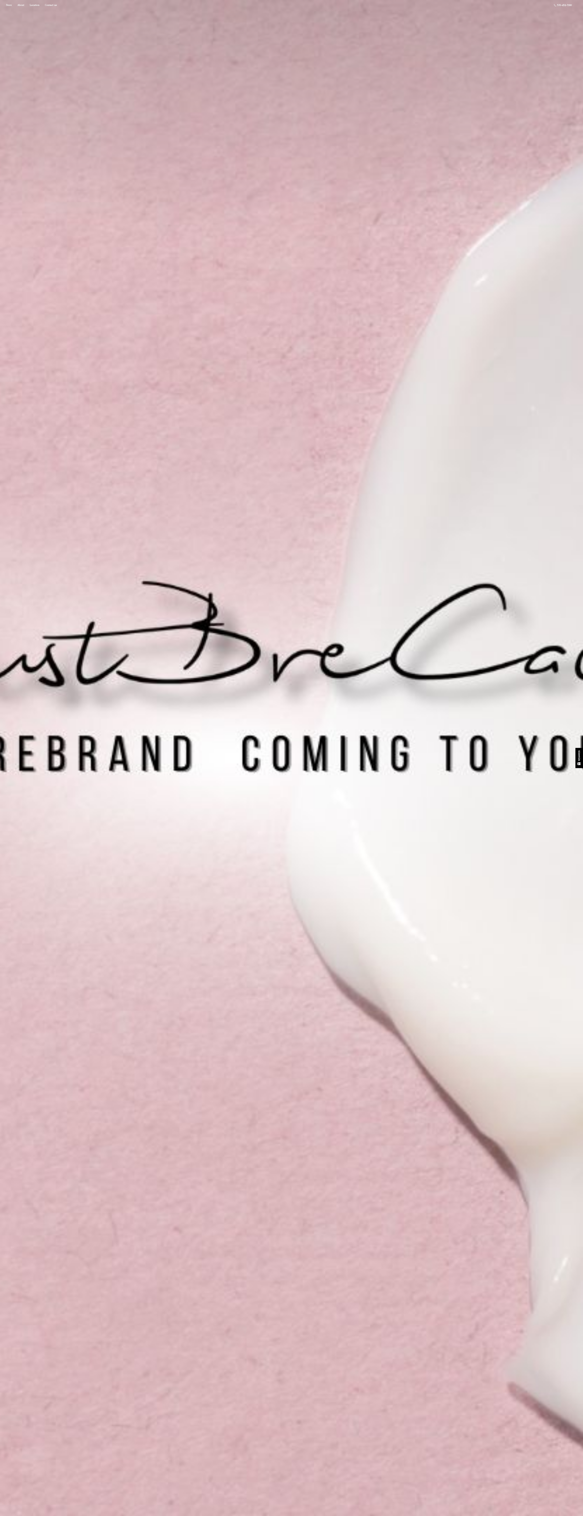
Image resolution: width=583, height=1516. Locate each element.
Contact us (51, 5)
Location (34, 5)
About (20, 5)
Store (9, 5)
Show (579, 758)
